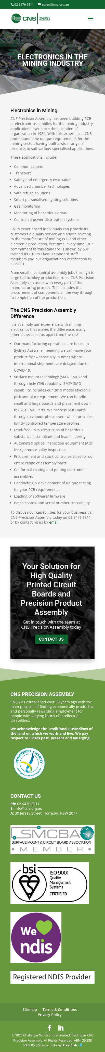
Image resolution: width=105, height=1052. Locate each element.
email (54, 522)
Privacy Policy (50, 1014)
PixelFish (70, 1045)
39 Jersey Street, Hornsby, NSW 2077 (46, 813)
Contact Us (51, 639)
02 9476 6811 (28, 803)
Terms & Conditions (60, 1009)
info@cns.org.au (28, 808)
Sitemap (30, 1009)
